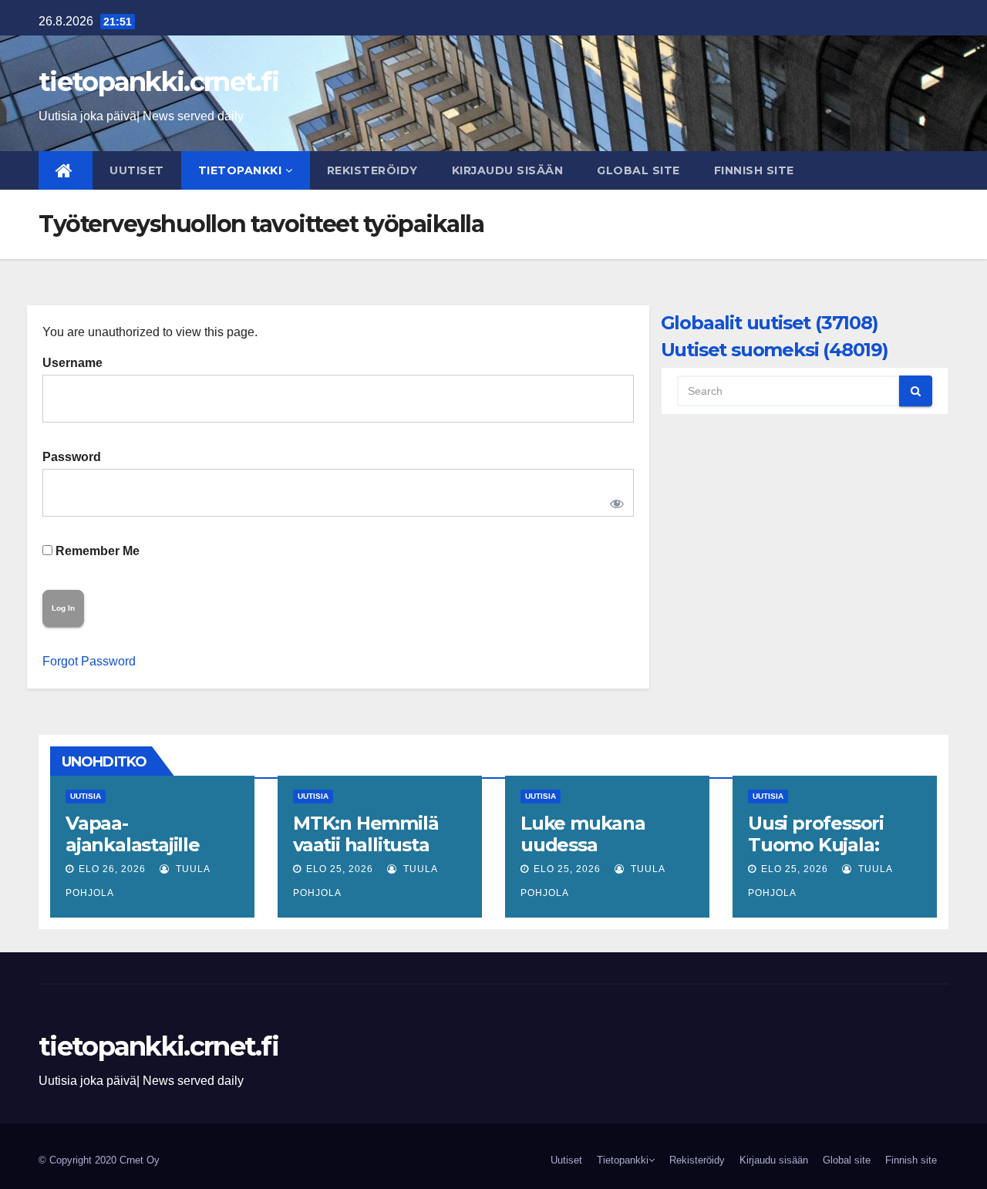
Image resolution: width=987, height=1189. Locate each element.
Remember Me (96, 550)
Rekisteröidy (372, 170)
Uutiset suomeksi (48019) (774, 350)
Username (72, 362)
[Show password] (614, 500)
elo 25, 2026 (339, 869)
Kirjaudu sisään (508, 170)
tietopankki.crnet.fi (158, 82)
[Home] (66, 170)
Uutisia (85, 796)
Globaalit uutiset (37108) (769, 323)
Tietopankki (240, 170)
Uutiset (136, 170)
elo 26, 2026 (112, 869)
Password (71, 456)
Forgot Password (89, 661)
